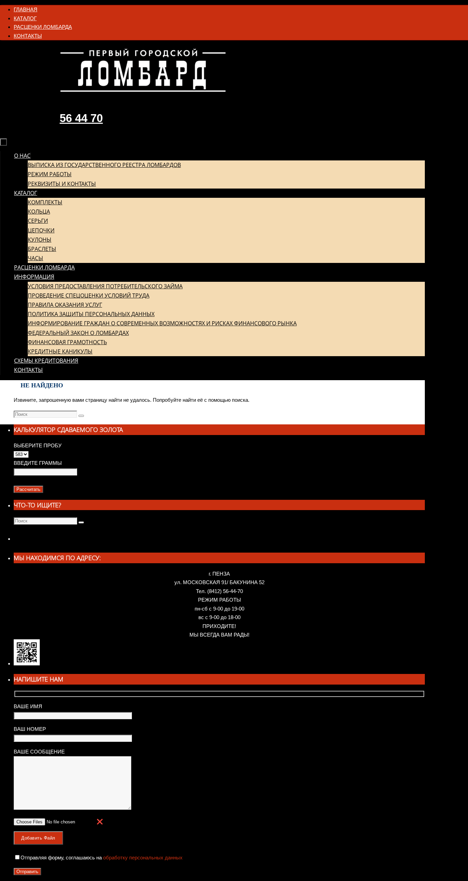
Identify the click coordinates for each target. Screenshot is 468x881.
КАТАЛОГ (25, 18)
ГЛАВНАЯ (25, 9)
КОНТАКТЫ (28, 36)
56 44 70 (81, 118)
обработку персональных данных (142, 857)
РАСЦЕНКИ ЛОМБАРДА (43, 27)
